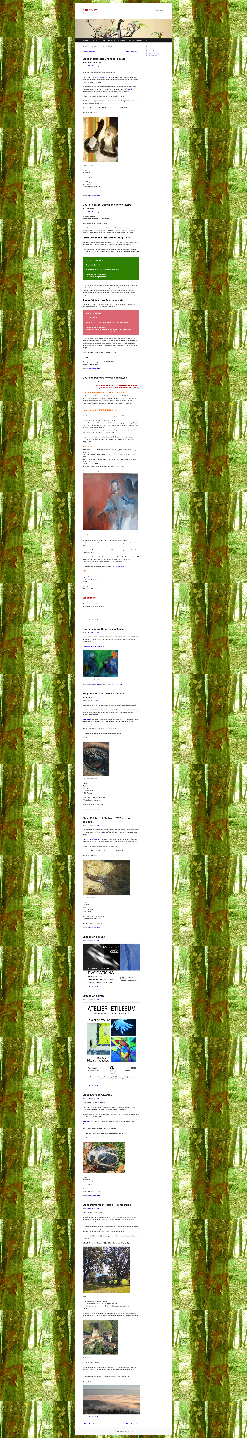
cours (109, 684)
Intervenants (111, 40)
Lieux (103, 40)
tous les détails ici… (119, 566)
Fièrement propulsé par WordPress (123, 1431)
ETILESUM (90, 10)
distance (114, 684)
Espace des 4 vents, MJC (91, 577)
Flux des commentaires (153, 53)
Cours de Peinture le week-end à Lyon (105, 377)
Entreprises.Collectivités (135, 40)
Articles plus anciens (89, 52)
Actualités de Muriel (94, 196)
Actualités (86, 40)
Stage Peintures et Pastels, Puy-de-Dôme (107, 1204)
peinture (119, 684)
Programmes (121, 40)
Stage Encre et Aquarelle (97, 1095)
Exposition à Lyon (93, 996)
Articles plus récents (132, 52)
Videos (147, 40)
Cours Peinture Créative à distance (103, 629)
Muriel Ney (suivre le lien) (91, 604)
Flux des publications (152, 51)
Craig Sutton (87, 839)
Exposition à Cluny (94, 936)
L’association (95, 40)
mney (97, 66)
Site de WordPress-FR (152, 55)
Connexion (149, 49)
